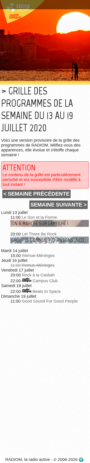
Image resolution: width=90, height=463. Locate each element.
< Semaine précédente (36, 194)
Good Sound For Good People (50, 301)
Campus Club (45, 280)
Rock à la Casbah (38, 275)
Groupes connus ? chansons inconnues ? (50, 240)
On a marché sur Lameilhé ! (40, 223)
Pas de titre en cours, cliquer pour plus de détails (42, 5)
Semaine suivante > (58, 205)
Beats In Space (47, 291)
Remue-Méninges (38, 255)
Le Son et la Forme (39, 217)
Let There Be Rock (39, 234)
